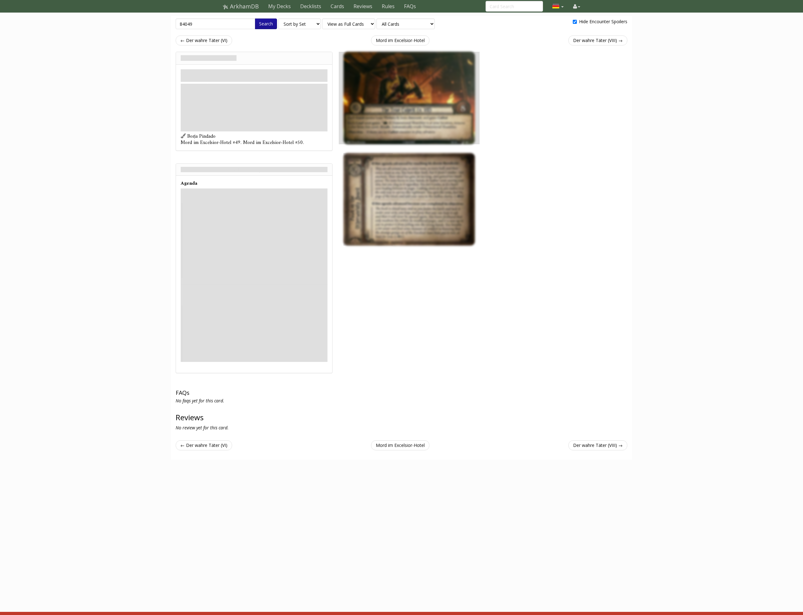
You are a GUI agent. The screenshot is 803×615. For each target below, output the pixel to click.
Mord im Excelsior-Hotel (400, 40)
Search (266, 24)
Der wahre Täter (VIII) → (598, 40)
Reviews (363, 6)
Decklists (310, 6)
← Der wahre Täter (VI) (203, 40)
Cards (337, 6)
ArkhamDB (243, 6)
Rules (388, 6)
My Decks (279, 6)
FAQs (410, 6)
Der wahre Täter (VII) (209, 58)
